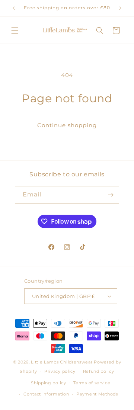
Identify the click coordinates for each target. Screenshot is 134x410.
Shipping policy (48, 382)
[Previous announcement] (14, 8)
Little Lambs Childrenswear (61, 362)
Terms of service (91, 382)
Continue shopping (67, 125)
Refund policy (98, 371)
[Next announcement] (120, 8)
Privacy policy (60, 371)
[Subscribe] (110, 195)
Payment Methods (97, 394)
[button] (15, 30)
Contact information (46, 394)
